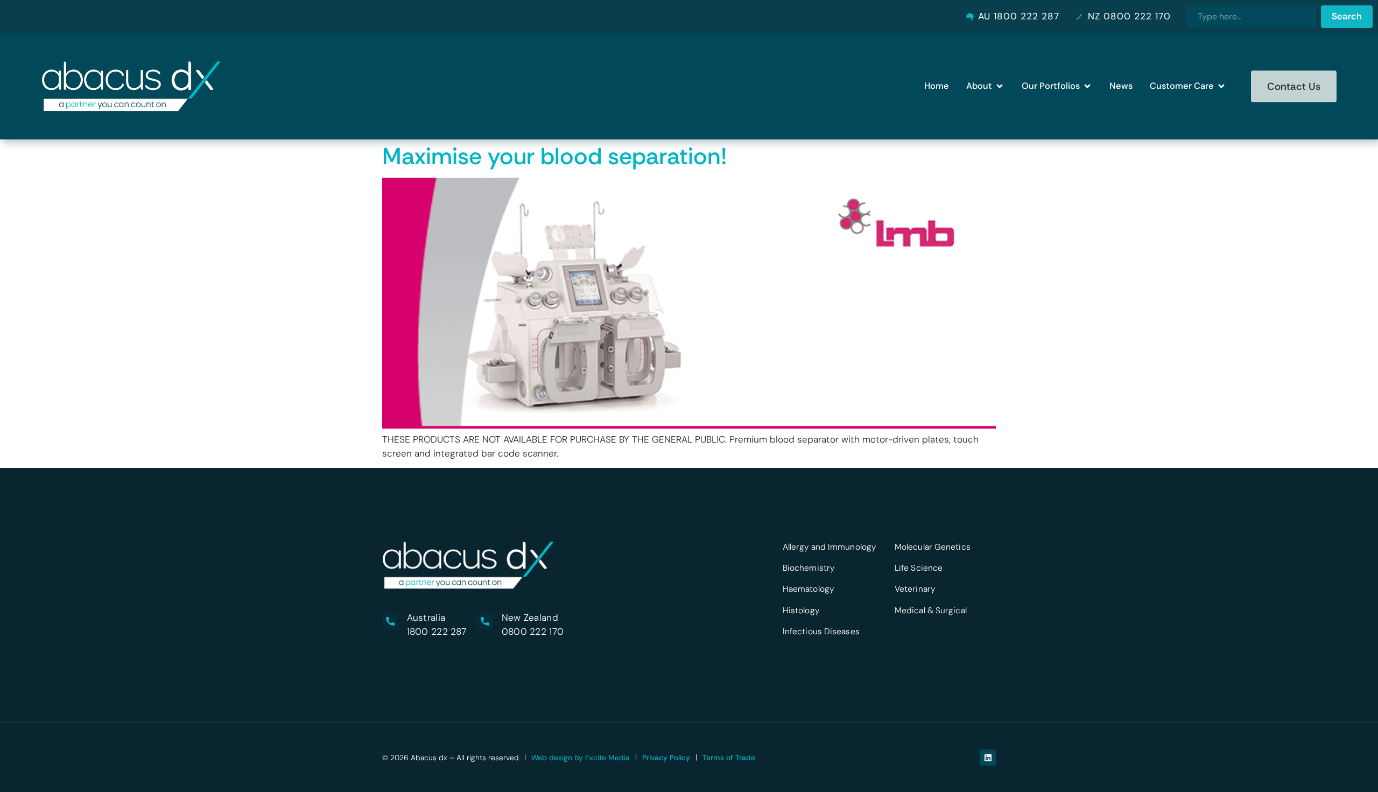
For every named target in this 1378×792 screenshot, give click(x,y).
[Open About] (999, 86)
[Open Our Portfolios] (1087, 86)
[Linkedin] (988, 757)
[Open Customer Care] (1221, 86)
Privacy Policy (666, 757)
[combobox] (1251, 16)
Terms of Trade (728, 757)
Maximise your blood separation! (554, 156)
